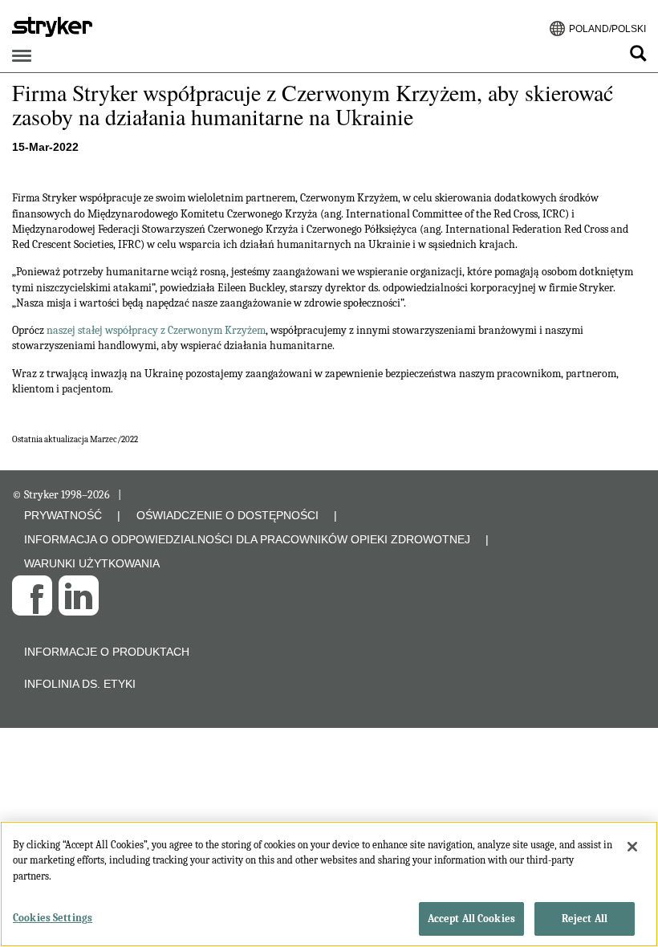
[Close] (632, 846)
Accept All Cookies (471, 918)
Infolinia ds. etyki (80, 683)
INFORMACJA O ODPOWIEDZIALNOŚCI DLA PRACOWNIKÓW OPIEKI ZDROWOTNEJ (247, 539)
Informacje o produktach (106, 651)
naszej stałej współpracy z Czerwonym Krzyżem (156, 330)
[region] (329, 884)
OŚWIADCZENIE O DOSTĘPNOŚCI (227, 515)
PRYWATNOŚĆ (63, 515)
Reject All (584, 918)
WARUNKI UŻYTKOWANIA (92, 563)
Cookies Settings (52, 918)
